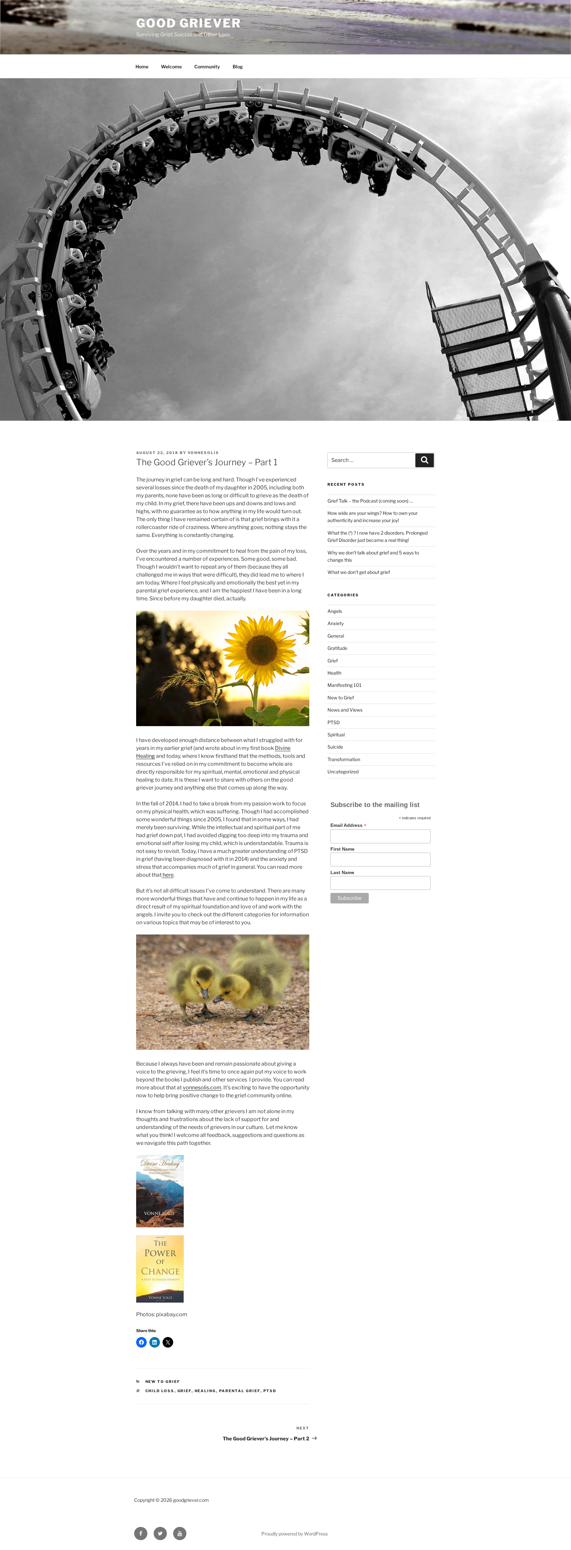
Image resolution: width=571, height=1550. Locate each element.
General (335, 636)
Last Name (342, 872)
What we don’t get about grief (358, 572)
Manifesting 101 (344, 685)
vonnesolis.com (202, 1087)
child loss (159, 1391)
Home (141, 66)
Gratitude (337, 648)
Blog (238, 66)
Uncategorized (343, 771)
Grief (332, 660)
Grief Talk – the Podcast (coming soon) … (370, 501)
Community (207, 66)
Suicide (335, 747)
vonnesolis (203, 452)
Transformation (343, 759)
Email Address (348, 825)
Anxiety (335, 623)
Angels (334, 611)
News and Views (344, 710)
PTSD (270, 1391)
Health (334, 673)
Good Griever (188, 23)
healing (205, 1391)
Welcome (171, 66)
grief (184, 1391)
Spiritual (336, 734)
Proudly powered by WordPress (294, 1533)
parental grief (239, 1391)
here (167, 875)
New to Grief (162, 1381)
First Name (342, 849)
